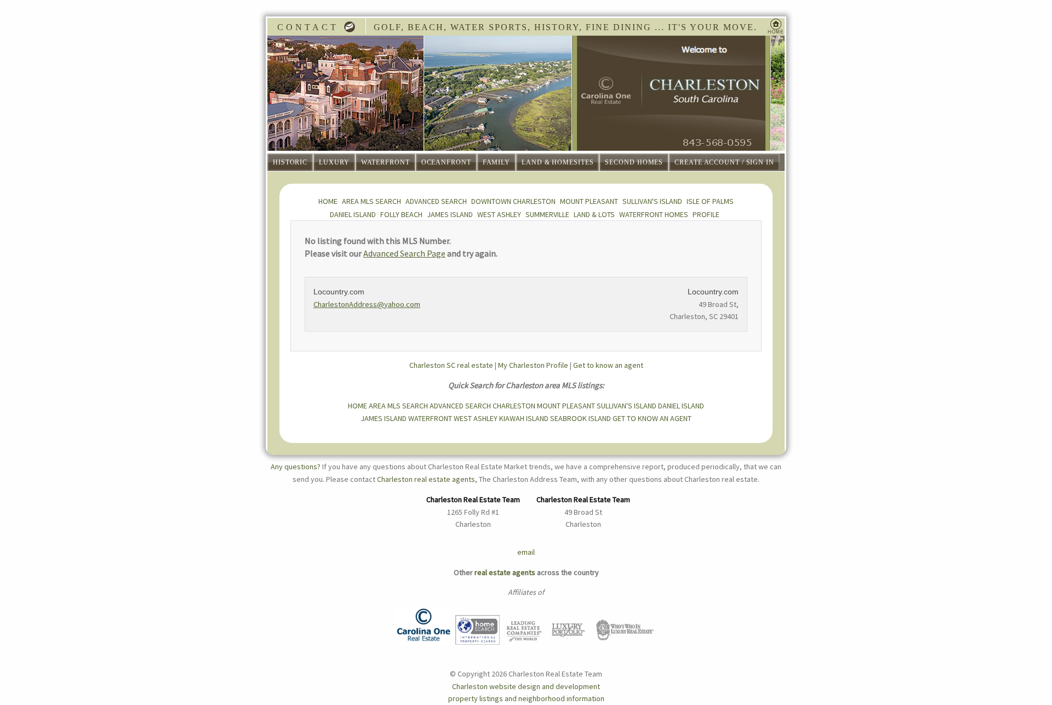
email (526, 552)
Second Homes (634, 162)
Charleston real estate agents (426, 479)
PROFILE (706, 214)
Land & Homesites (557, 162)
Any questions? (296, 466)
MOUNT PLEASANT (589, 201)
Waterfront (385, 162)
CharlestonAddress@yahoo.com (366, 304)
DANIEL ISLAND (353, 214)
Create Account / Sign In (724, 162)
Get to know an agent (608, 365)
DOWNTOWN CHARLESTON (513, 201)
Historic (290, 162)
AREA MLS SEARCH (371, 201)
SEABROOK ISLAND (580, 418)
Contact (310, 27)
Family (496, 162)
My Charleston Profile (533, 365)
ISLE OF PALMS (710, 201)
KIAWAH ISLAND (523, 418)
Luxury (334, 162)
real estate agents (504, 572)
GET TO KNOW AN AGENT (652, 418)
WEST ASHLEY (499, 214)
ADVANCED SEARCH (436, 201)
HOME (328, 201)
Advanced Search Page (404, 253)
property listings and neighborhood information (526, 698)
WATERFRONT (430, 418)
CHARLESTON (514, 406)
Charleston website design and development (526, 686)
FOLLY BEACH (401, 214)
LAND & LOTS (594, 214)
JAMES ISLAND (450, 214)
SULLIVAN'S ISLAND (652, 201)
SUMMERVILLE (547, 214)
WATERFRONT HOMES (653, 214)
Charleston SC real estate (451, 365)
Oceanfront (446, 162)
